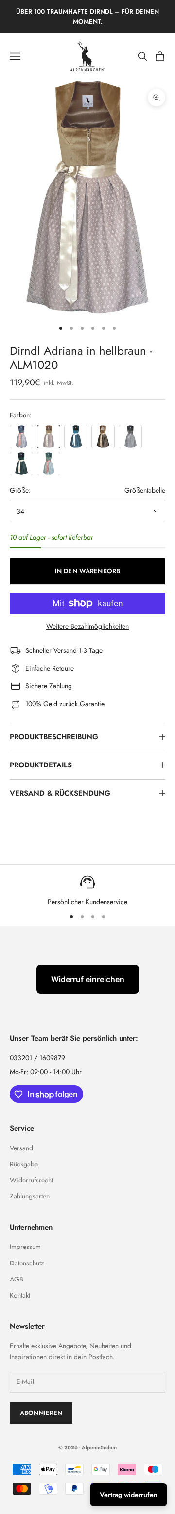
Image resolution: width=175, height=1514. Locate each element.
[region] (87, 890)
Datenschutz (27, 1263)
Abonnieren (41, 1412)
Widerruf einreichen (87, 979)
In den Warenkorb (87, 571)
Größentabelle (144, 490)
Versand (21, 1148)
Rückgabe (24, 1164)
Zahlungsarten (30, 1196)
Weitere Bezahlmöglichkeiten (87, 626)
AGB (16, 1279)
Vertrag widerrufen (129, 1494)
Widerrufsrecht (31, 1180)
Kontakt (20, 1295)
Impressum (25, 1246)
